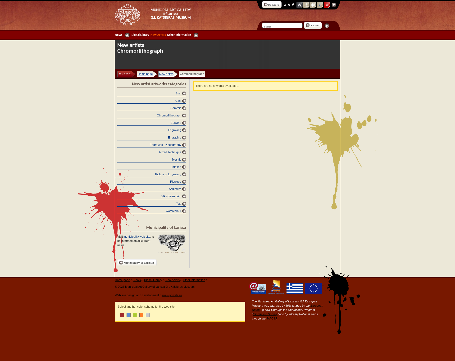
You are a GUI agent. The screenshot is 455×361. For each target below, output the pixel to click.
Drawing (175, 123)
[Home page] (299, 5)
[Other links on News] (127, 35)
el (320, 5)
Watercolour (173, 211)
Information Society (265, 314)
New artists (166, 74)
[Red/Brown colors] (122, 315)
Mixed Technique (170, 152)
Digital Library (140, 35)
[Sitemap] (306, 5)
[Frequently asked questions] (313, 5)
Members (273, 5)
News (118, 35)
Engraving (174, 130)
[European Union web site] (313, 293)
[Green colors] (135, 315)
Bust (178, 93)
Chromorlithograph (169, 115)
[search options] (327, 26)
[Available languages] (334, 5)
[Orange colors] (141, 315)
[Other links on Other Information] (196, 35)
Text (178, 203)
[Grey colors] (148, 315)
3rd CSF (271, 318)
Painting (176, 167)
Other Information (179, 35)
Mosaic (176, 159)
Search (314, 25)
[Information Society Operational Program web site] (257, 293)
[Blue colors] (129, 315)
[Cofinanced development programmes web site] (275, 293)
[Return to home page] (127, 14)
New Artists (158, 35)
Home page (145, 74)
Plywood (175, 181)
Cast (178, 100)
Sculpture (175, 189)
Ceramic (175, 108)
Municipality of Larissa (139, 262)
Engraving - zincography (165, 145)
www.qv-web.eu (172, 295)
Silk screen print (171, 196)
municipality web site (136, 236)
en (327, 5)
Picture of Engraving (168, 174)
